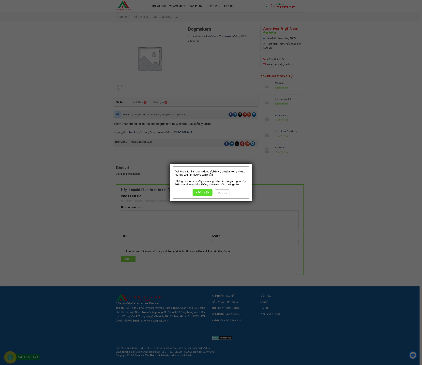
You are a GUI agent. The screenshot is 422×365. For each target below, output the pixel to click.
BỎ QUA (222, 192)
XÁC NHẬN (202, 192)
